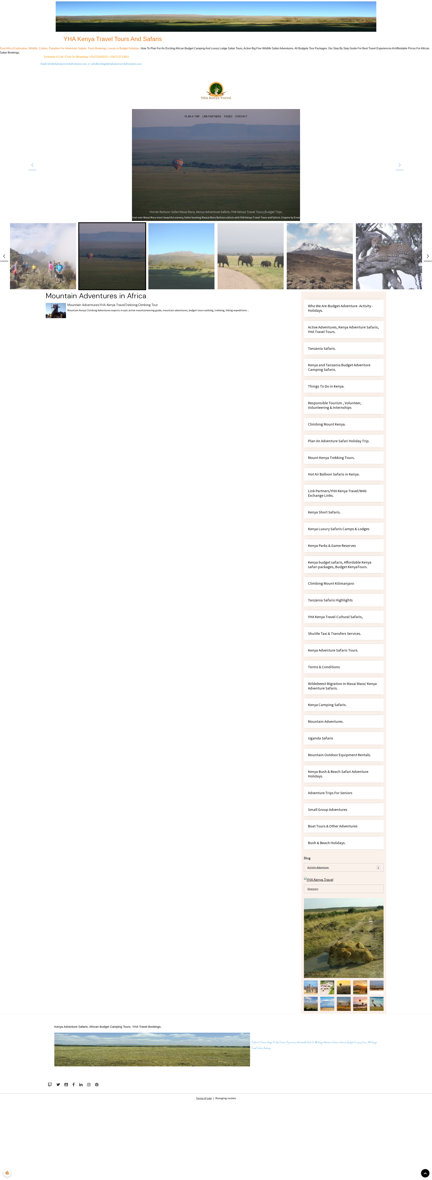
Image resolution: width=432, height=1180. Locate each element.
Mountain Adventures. (326, 777)
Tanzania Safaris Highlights (330, 656)
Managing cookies (225, 1154)
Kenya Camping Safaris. (327, 761)
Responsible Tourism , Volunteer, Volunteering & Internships (334, 461)
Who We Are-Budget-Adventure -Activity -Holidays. (340, 364)
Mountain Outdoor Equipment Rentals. (339, 811)
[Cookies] (7, 1173)
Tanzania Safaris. (322, 404)
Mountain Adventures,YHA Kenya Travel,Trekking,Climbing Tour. (112, 361)
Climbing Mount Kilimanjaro (331, 639)
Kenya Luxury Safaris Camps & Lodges (338, 585)
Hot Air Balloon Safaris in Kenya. (334, 530)
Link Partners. (212, 116)
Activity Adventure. (343, 923)
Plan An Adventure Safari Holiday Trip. (338, 497)
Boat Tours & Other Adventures (333, 882)
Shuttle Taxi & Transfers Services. (334, 689)
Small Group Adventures (327, 865)
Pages (228, 116)
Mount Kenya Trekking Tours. (331, 513)
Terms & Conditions (324, 723)
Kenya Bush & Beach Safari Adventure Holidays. (338, 829)
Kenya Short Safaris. (324, 568)
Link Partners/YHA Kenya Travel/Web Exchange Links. (337, 549)
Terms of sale (204, 1154)
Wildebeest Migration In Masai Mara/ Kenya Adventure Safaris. (342, 742)
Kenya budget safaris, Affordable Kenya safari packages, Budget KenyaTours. (339, 620)
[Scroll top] (425, 1173)
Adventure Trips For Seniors (330, 849)
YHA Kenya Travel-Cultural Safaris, (335, 673)
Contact (241, 116)
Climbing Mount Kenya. (327, 480)
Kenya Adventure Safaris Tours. (333, 706)
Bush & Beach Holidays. (327, 899)
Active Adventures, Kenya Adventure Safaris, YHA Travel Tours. (343, 385)
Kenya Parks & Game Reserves (332, 601)
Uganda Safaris (320, 794)
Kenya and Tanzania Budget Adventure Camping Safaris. (339, 423)
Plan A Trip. (192, 116)
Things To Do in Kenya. (326, 442)
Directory (312, 945)
